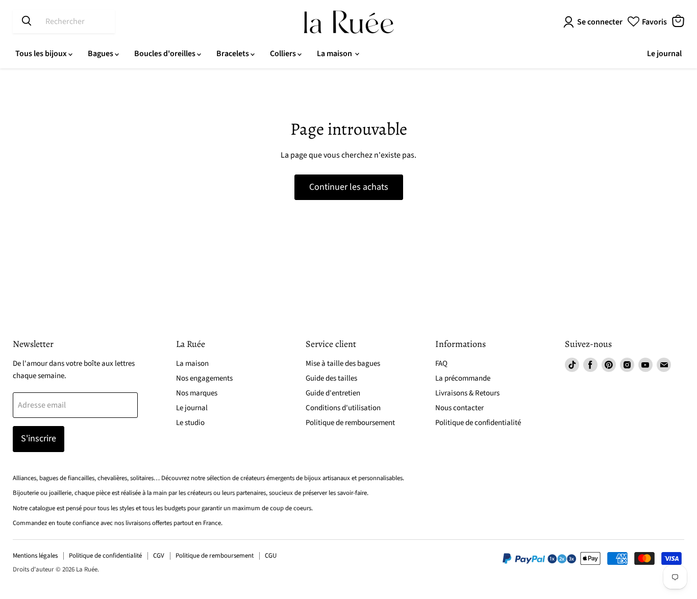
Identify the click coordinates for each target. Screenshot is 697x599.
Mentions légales (35, 555)
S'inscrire (38, 438)
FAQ (441, 363)
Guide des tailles (331, 378)
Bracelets (233, 53)
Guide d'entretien (333, 393)
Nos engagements (204, 378)
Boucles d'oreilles (165, 53)
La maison (335, 53)
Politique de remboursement (350, 422)
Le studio (190, 422)
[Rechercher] (26, 21)
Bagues (101, 53)
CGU (271, 555)
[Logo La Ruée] (349, 22)
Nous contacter (459, 408)
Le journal (664, 53)
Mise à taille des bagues (343, 363)
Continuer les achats (348, 187)
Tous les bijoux (41, 53)
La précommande (462, 378)
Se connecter (600, 22)
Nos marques (196, 393)
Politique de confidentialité (478, 422)
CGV (158, 555)
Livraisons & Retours (467, 393)
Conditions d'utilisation (343, 408)
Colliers (283, 53)
